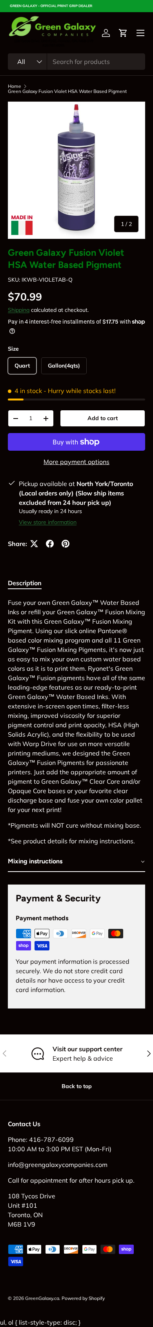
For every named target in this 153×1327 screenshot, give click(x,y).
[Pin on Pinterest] (65, 544)
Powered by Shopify (83, 1298)
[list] (76, 170)
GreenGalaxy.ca (42, 1298)
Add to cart (102, 418)
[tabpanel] (76, 735)
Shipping (18, 309)
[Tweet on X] (34, 544)
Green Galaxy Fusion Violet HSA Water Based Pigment (67, 91)
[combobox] (76, 61)
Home (14, 86)
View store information (47, 522)
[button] (123, 33)
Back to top (77, 1086)
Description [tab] (25, 583)
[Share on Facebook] (50, 544)
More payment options (76, 462)
